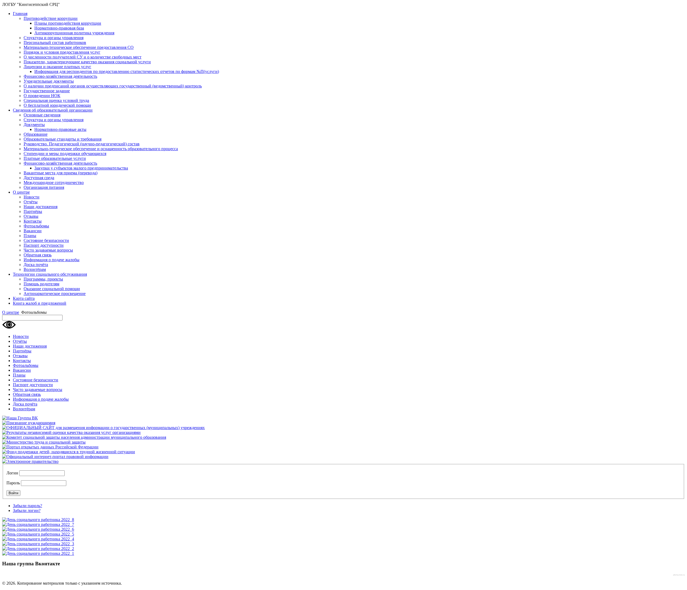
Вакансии (33, 230)
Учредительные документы (49, 81)
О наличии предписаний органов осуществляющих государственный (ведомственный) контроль (113, 86)
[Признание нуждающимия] (28, 423)
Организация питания (44, 187)
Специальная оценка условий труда (56, 100)
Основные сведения (42, 115)
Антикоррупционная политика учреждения (74, 33)
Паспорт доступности (44, 245)
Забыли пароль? (27, 505)
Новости (31, 197)
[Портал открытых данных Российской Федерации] (50, 447)
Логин (12, 473)
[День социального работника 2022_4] (38, 539)
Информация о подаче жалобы (51, 259)
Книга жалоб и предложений (39, 303)
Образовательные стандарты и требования (62, 139)
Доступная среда (39, 177)
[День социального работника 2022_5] (38, 534)
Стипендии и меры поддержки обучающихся (65, 153)
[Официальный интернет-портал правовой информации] (55, 456)
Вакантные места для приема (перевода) (60, 173)
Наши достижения (40, 206)
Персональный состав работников (55, 42)
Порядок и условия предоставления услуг (62, 52)
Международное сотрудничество (54, 182)
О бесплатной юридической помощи (57, 105)
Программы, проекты (43, 279)
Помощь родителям (41, 284)
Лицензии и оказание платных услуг (57, 66)
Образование (35, 134)
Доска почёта (36, 264)
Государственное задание (47, 90)
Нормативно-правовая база (59, 28)
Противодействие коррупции (51, 18)
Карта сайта (24, 298)
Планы (30, 235)
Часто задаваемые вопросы (48, 250)
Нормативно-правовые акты (60, 129)
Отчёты (31, 202)
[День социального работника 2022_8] (38, 519)
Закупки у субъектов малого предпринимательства (81, 168)
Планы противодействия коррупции (67, 23)
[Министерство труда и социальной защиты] (44, 442)
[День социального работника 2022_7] (38, 524)
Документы (34, 124)
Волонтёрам (35, 269)
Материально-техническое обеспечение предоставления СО (79, 47)
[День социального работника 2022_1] (38, 553)
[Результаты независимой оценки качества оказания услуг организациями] (71, 432)
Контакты (33, 221)
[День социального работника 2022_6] (38, 529)
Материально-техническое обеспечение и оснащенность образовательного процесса (101, 148)
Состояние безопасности (46, 240)
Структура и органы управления (53, 37)
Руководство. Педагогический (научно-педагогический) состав (82, 144)
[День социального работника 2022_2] (38, 548)
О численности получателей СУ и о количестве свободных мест (82, 57)
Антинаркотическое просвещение (55, 293)
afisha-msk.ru (679, 575)
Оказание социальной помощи (52, 288)
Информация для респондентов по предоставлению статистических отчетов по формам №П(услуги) (126, 71)
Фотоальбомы (36, 226)
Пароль (13, 483)
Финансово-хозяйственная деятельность (60, 76)
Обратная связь (38, 255)
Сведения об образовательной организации (53, 110)
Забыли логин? (27, 510)
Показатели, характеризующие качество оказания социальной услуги (87, 62)
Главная (20, 13)
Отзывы (31, 216)
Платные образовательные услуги (55, 158)
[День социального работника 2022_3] (38, 543)
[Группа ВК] (20, 418)
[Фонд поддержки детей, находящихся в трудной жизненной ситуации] (68, 451)
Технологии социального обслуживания (50, 274)
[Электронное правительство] (30, 461)
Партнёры (33, 211)
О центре (21, 192)
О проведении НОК (42, 95)
